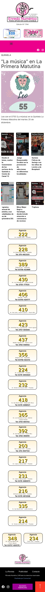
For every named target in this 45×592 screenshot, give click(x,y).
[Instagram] (42, 50)
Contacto (36, 572)
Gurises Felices (37, 134)
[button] (11, 43)
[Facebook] (38, 50)
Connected (27, 578)
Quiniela (6, 55)
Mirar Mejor (21, 183)
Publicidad (23, 572)
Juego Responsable (21, 135)
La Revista (9, 572)
